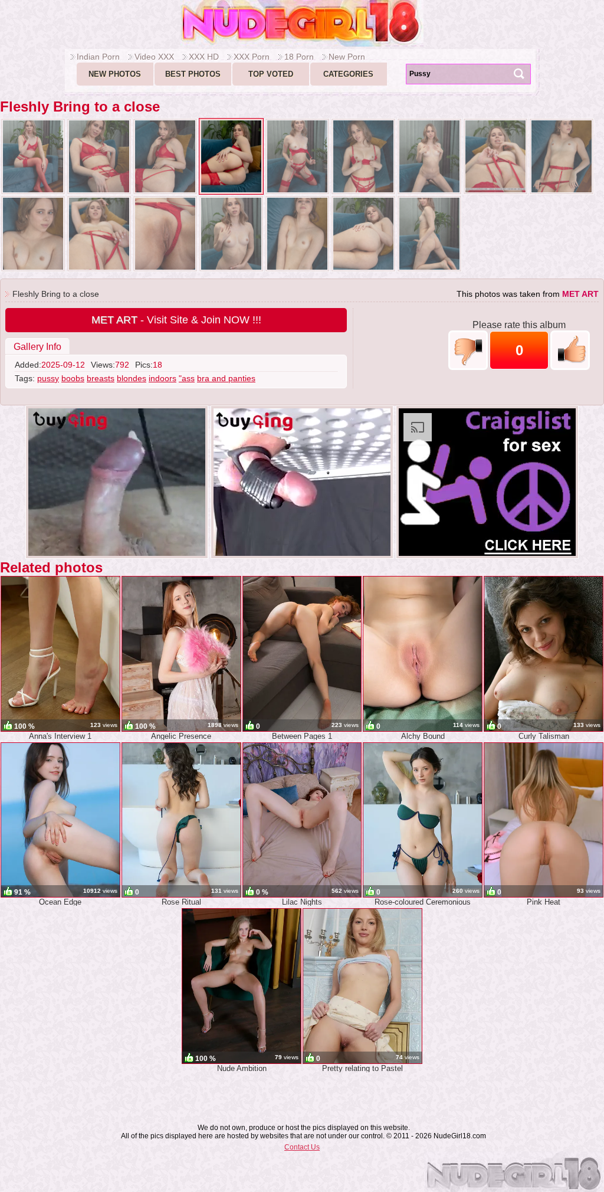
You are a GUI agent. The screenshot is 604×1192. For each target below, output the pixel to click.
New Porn (347, 56)
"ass (187, 378)
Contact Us (302, 1147)
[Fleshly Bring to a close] (33, 156)
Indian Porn (98, 56)
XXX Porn (252, 56)
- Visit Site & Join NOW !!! (176, 320)
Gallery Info (37, 347)
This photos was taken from (528, 294)
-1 (468, 350)
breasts (100, 378)
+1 (570, 350)
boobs (72, 378)
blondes (131, 378)
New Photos (114, 74)
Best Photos (193, 74)
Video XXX (154, 56)
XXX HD (204, 56)
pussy (48, 378)
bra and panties (226, 378)
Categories (348, 74)
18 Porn (299, 56)
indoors (162, 378)
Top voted (270, 74)
